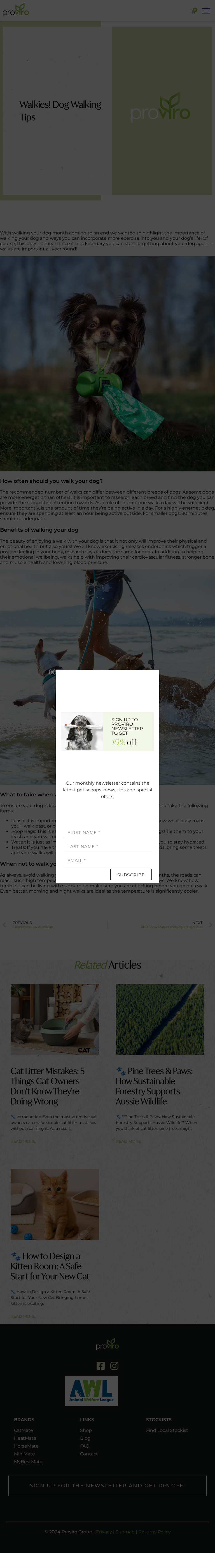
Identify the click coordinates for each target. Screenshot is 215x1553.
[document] (107, 776)
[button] (52, 672)
